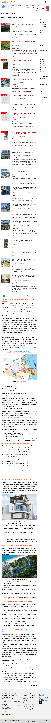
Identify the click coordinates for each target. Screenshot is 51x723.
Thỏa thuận (42, 22)
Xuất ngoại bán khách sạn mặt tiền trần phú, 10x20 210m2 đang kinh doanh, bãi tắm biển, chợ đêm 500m (24, 276)
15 (27, 295)
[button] (45, 2)
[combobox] (12, 7)
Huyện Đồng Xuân (44, 86)
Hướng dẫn (26, 693)
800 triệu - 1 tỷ (43, 28)
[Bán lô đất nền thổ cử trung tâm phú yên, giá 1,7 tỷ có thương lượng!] (5, 263)
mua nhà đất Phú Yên (30, 322)
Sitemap (26, 708)
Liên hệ (25, 706)
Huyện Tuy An (43, 91)
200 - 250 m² (43, 65)
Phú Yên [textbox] (20, 5)
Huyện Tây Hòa (43, 97)
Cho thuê (6, 7)
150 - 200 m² (43, 63)
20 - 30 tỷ (42, 43)
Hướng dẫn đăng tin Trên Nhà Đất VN (26, 697)
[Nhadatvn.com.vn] (8, 2)
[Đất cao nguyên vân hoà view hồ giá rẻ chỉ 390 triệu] (5, 45)
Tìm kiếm (47, 8)
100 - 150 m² (43, 61)
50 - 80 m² (42, 57)
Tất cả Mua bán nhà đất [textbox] (12, 7)
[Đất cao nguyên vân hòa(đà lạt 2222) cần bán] (5, 64)
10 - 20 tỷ (42, 41)
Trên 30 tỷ (42, 45)
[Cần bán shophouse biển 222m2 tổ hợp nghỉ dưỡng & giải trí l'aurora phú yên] (5, 208)
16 (29, 295)
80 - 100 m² (42, 59)
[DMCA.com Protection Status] (6, 715)
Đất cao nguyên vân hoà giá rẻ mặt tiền (23, 24)
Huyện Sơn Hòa (43, 93)
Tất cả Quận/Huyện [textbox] (20, 8)
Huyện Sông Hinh (44, 95)
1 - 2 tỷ (41, 30)
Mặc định (34, 20)
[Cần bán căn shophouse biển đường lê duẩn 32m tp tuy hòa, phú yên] (5, 173)
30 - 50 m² (42, 55)
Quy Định (32, 693)
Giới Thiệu (33, 695)
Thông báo (26, 704)
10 (22, 295)
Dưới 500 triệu (43, 24)
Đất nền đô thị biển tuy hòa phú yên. (22, 79)
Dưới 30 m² (42, 53)
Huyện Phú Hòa (43, 99)
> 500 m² (42, 71)
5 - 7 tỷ (41, 36)
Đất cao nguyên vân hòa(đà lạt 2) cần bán (23, 95)
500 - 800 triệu (43, 26)
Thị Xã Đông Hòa (43, 88)
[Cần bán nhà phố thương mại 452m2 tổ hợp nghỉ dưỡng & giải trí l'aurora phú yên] (5, 154)
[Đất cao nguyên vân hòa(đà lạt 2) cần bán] (5, 99)
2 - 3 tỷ (41, 32)
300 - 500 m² (43, 69)
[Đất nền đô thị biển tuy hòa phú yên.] (5, 83)
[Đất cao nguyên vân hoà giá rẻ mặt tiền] (5, 28)
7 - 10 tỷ (42, 39)
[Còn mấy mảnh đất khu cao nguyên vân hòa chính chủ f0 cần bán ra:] (5, 136)
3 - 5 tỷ (41, 34)
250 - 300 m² (43, 67)
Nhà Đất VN (5, 634)
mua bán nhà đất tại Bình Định (20, 474)
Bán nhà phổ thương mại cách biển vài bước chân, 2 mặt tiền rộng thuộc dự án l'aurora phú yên (24, 189)
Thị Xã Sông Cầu (43, 84)
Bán (3, 6)
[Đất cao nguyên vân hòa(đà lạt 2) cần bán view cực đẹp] (5, 117)
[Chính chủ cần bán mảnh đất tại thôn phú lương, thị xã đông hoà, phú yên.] (5, 244)
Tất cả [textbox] (26, 7)
